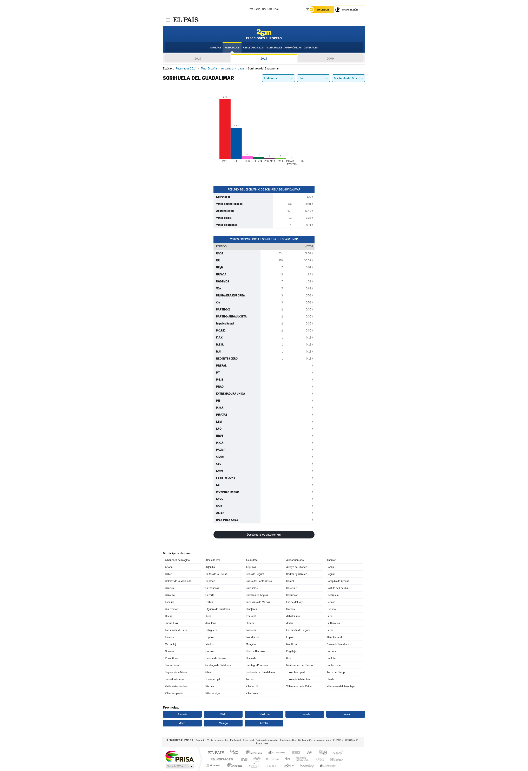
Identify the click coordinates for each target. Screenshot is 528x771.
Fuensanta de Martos (258, 602)
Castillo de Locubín (338, 588)
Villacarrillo (252, 686)
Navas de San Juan (338, 644)
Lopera (209, 637)
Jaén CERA (171, 623)
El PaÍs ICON (272, 765)
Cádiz (223, 714)
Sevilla (264, 723)
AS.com (308, 753)
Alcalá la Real (213, 560)
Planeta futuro (318, 759)
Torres (249, 679)
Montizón (291, 644)
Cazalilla (170, 595)
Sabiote (331, 658)
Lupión (290, 637)
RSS (266, 743)
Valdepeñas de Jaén (176, 686)
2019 (197, 58)
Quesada (251, 658)
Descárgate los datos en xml (264, 534)
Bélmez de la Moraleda (178, 581)
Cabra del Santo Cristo (259, 581)
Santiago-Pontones (257, 665)
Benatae (210, 581)
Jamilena (210, 623)
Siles (208, 672)
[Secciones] (168, 20)
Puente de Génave (215, 658)
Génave (331, 602)
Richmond (213, 765)
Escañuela (333, 595)
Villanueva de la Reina (299, 686)
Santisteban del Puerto (299, 665)
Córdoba (264, 714)
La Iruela (251, 630)
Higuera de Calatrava (217, 609)
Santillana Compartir (277, 753)
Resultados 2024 (253, 47)
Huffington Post (221, 759)
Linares (169, 637)
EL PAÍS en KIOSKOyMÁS (345, 740)
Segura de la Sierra (176, 672)
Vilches (209, 686)
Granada (305, 714)
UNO (244, 759)
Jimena (250, 623)
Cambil (290, 581)
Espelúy (169, 602)
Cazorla (209, 595)
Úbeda (330, 679)
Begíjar (331, 574)
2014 (263, 58)
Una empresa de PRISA (179, 756)
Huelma (331, 609)
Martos (209, 644)
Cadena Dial (288, 759)
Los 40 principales (236, 753)
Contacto (200, 740)
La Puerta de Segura (298, 630)
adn (321, 753)
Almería (182, 714)
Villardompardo (174, 693)
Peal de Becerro (255, 651)
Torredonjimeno (174, 679)
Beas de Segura (255, 574)
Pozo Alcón (171, 658)
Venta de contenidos (217, 740)
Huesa (168, 616)
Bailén (168, 574)
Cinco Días (272, 759)
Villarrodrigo (212, 693)
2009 (330, 58)
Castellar (291, 588)
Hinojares (251, 609)
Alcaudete (252, 560)
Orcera (209, 651)
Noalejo (169, 651)
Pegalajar (291, 651)
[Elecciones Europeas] (264, 34)
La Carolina (333, 623)
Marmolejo (171, 644)
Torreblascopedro (296, 672)
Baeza (330, 567)
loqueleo (307, 765)
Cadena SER (295, 753)
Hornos (290, 609)
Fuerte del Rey (294, 602)
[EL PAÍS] (186, 20)
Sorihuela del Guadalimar (260, 672)
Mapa (328, 740)
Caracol (336, 753)
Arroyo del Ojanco (296, 567)
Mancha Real (334, 637)
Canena (169, 588)
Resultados (232, 47)
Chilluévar (292, 595)
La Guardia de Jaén (176, 630)
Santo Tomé (334, 665)
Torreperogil (212, 679)
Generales (311, 47)
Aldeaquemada (295, 560)
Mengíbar (251, 644)
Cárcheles (252, 588)
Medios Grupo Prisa (179, 766)
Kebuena (332, 759)
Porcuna (332, 651)
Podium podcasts (254, 765)
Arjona (169, 567)
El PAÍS (216, 753)
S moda (289, 765)
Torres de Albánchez (298, 679)
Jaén (329, 616)
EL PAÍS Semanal (303, 759)
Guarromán (171, 609)
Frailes (209, 602)
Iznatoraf (251, 616)
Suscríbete (323, 9)
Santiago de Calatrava (218, 665)
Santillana (255, 753)
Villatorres (252, 693)
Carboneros (212, 588)
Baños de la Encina (216, 574)
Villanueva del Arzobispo (341, 686)
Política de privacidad (267, 740)
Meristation (327, 765)
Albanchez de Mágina (177, 560)
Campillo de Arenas (338, 581)
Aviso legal (248, 740)
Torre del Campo (336, 672)
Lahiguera (211, 630)
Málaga (223, 723)
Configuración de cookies (311, 740)
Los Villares (252, 637)
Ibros (208, 616)
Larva (330, 630)
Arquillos (251, 567)
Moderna (234, 765)
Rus (288, 658)
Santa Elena (172, 665)
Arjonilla (210, 567)
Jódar (289, 623)
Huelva (346, 714)
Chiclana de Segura (257, 595)
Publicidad (235, 740)
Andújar (331, 560)
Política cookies (288, 740)
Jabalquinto (293, 616)
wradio (256, 759)
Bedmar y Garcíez (296, 574)
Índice (259, 743)
